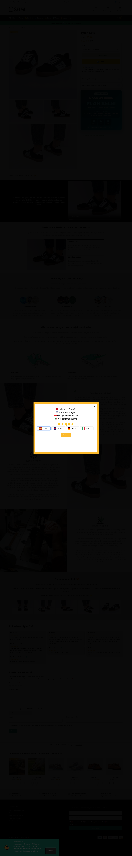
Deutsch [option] (74, 428)
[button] (94, 406)
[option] (58, 428)
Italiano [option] (88, 428)
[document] (66, 428)
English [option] (59, 428)
